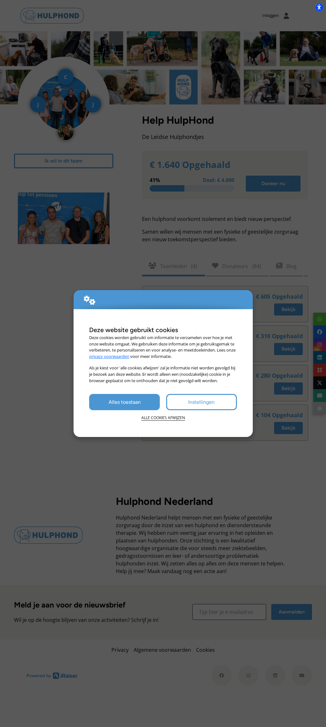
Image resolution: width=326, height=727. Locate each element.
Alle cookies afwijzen (163, 417)
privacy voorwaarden (109, 356)
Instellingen (201, 402)
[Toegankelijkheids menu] (319, 7)
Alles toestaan (125, 402)
